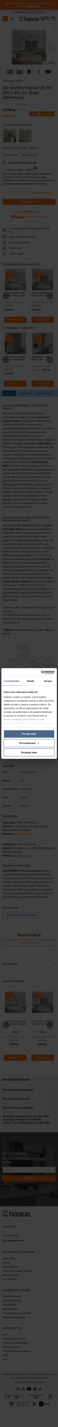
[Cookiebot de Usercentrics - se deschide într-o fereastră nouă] (41, 672)
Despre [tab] (48, 681)
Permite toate (29, 734)
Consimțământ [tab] (11, 681)
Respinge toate (29, 752)
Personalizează (27, 743)
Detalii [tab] (30, 681)
